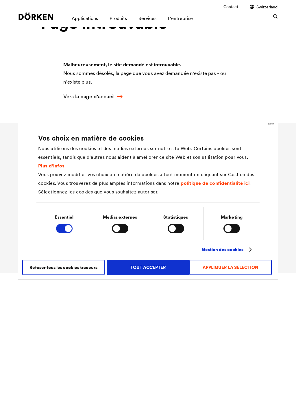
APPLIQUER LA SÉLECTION (230, 267)
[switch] (120, 228)
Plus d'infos (51, 166)
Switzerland (267, 7)
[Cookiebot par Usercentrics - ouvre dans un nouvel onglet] (248, 124)
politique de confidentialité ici (215, 183)
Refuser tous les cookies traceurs (63, 267)
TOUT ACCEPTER (148, 267)
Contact (230, 7)
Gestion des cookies (223, 249)
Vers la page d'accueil (88, 96)
